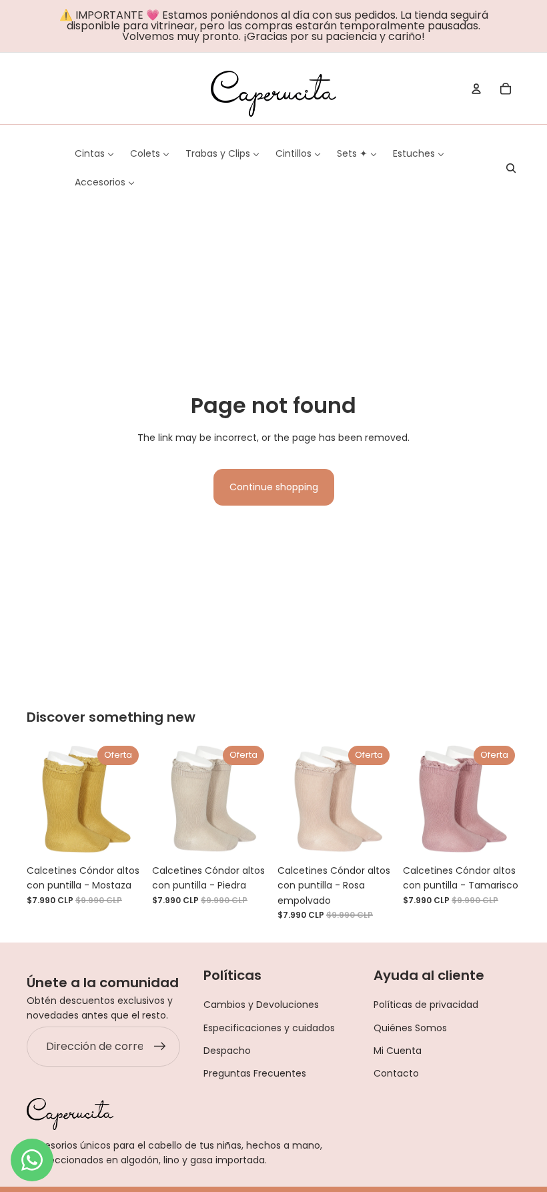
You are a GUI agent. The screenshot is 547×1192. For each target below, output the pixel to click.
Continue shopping (273, 487)
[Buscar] (511, 168)
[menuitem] (94, 153)
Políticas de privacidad (426, 1004)
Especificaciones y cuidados (269, 1028)
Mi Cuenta (398, 1050)
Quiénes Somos (410, 1028)
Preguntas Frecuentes (254, 1073)
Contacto (396, 1073)
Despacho (227, 1050)
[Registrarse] (160, 1047)
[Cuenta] (476, 88)
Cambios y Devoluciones (261, 1004)
